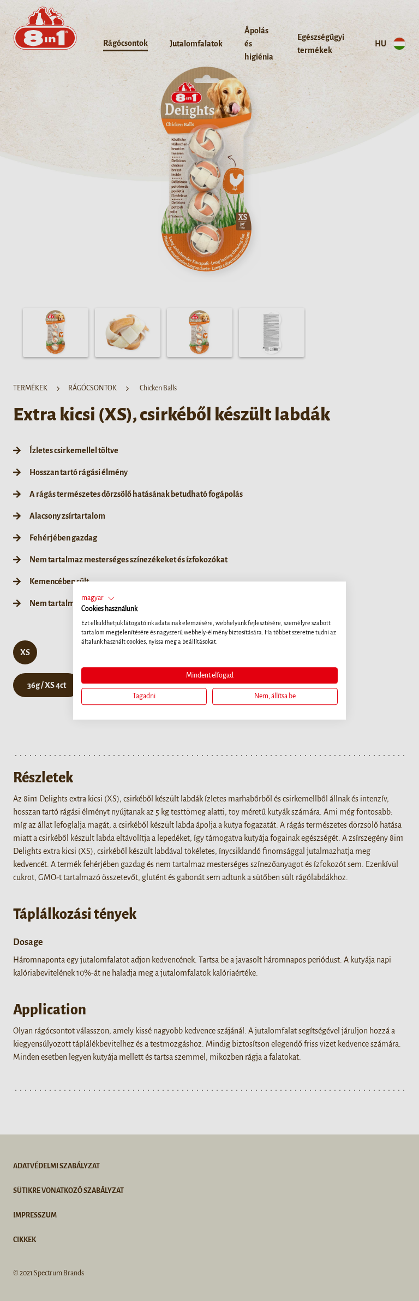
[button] (98, 598)
